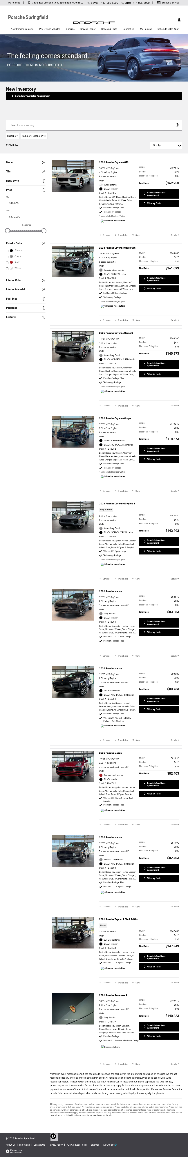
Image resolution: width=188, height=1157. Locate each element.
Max (8, 210)
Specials (70, 29)
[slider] (7, 230)
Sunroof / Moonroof (34, 136)
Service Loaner (87, 29)
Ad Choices (109, 1145)
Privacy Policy (56, 1145)
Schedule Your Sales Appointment (32, 96)
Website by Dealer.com (14, 1151)
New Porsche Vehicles (22, 29)
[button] (139, 510)
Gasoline (12, 136)
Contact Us (128, 29)
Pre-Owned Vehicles (49, 29)
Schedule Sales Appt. (168, 29)
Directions (24, 1145)
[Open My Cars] (178, 20)
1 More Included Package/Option (112, 216)
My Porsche (14, 3)
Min (7, 197)
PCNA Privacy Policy (76, 1145)
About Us (10, 1145)
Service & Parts (109, 29)
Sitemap (95, 1145)
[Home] (94, 24)
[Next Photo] (91, 176)
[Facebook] (54, 1137)
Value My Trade (154, 203)
